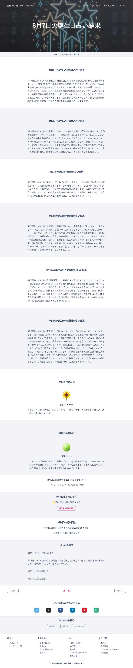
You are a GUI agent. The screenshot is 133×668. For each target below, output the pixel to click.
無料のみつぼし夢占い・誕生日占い (21, 6)
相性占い (66, 626)
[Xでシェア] (48, 610)
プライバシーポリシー (110, 649)
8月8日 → (120, 591)
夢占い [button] (95, 6)
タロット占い (79, 626)
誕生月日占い (45, 643)
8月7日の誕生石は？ (38, 578)
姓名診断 (73, 656)
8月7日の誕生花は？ (38, 571)
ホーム (56, 55)
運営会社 (104, 653)
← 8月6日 (12, 591)
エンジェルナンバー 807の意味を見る (66, 485)
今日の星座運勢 (46, 649)
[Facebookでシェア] (60, 610)
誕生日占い (66, 55)
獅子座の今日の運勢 (66, 508)
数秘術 (42, 653)
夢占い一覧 (13, 643)
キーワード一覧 (15, 646)
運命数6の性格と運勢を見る (67, 533)
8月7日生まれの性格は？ (41, 553)
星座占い (43, 646)
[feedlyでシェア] (96, 610)
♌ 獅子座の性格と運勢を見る (66, 502)
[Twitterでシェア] (36, 610)
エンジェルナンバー (78, 653)
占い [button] (120, 6)
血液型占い (53, 626)
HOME (85, 6)
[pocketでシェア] (84, 610)
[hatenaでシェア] (72, 610)
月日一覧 (66, 591)
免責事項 (104, 646)
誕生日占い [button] (108, 6)
